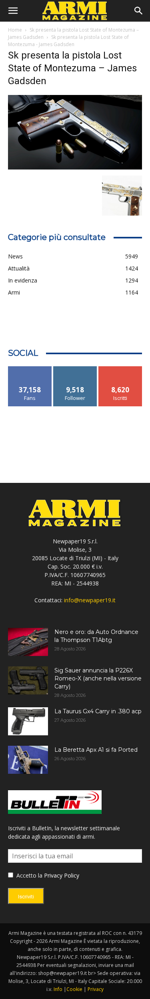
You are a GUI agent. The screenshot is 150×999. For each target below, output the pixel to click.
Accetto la (28, 875)
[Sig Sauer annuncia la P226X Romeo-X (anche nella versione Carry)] (28, 680)
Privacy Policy (61, 875)
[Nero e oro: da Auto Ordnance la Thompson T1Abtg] (28, 642)
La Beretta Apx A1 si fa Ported (96, 749)
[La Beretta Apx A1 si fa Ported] (28, 760)
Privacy (96, 989)
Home (15, 29)
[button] (13, 11)
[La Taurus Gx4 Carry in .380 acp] (28, 721)
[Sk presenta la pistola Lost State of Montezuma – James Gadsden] (75, 167)
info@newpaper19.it (90, 600)
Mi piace (30, 369)
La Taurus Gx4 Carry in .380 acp (98, 711)
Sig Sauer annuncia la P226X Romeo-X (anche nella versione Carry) (98, 678)
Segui (75, 369)
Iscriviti (120, 369)
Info (58, 989)
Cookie (74, 989)
